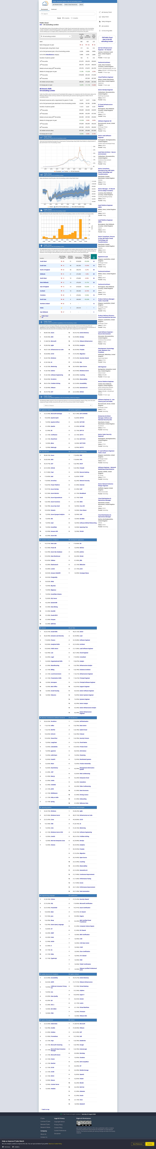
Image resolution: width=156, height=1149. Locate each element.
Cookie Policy (58, 1128)
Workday (82, 1053)
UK (41, 25)
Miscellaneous (50, 54)
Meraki (82, 1083)
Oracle (81, 1095)
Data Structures (84, 790)
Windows (53, 358)
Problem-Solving (55, 383)
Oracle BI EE (54, 615)
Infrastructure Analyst (86, 665)
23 (93, 291)
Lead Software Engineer (86, 648)
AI (51, 362)
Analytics (82, 345)
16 (93, 265)
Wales (41, 308)
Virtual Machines (84, 1007)
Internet (82, 485)
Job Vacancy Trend (107, 12)
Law (52, 652)
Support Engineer (85, 686)
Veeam (82, 1078)
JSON (52, 789)
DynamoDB (54, 602)
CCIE (81, 939)
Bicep (52, 920)
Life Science (83, 751)
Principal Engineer (85, 678)
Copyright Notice (59, 1122)
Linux (52, 819)
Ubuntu (53, 845)
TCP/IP (81, 476)
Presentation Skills (56, 678)
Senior (81, 631)
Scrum (81, 883)
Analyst (82, 661)
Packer (53, 1059)
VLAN (81, 497)
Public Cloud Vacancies (71, 4)
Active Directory (84, 332)
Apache (53, 426)
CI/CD (52, 354)
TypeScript (54, 958)
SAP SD (82, 418)
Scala (52, 937)
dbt (52, 518)
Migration (82, 354)
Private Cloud (83, 746)
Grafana (53, 1032)
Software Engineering (57, 375)
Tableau (53, 560)
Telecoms (53, 695)
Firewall (82, 468)
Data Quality (54, 996)
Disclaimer (57, 1133)
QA (52, 1000)
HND (81, 960)
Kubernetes (54, 1023)
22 (93, 261)
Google (82, 1045)
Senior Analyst (84, 703)
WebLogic (53, 447)
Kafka (52, 725)
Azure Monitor (55, 493)
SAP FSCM (82, 443)
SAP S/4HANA (83, 413)
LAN (81, 514)
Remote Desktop (84, 472)
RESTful (53, 730)
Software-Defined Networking (88, 523)
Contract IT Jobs (45, 1121)
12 (93, 303)
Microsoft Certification (86, 903)
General (44, 628)
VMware (53, 387)
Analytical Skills (55, 644)
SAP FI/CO (82, 439)
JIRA (81, 560)
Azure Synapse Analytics (58, 514)
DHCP (81, 463)
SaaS (52, 523)
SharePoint (54, 439)
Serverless (54, 480)
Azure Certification (85, 907)
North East (43, 299)
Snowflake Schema (56, 594)
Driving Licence (84, 794)
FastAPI (53, 759)
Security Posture (84, 738)
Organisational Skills (56, 661)
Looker (53, 569)
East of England (44, 286)
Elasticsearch (54, 564)
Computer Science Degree (87, 926)
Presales (82, 349)
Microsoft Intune (55, 1055)
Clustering (82, 755)
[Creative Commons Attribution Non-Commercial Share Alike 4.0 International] (95, 1122)
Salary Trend (105, 17)
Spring (53, 801)
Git (80, 543)
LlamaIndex (54, 746)
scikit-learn (54, 755)
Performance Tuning (85, 878)
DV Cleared (83, 930)
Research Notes (45, 1127)
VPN (81, 459)
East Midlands (44, 312)
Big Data (53, 585)
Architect (82, 644)
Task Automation (84, 891)
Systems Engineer (85, 699)
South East (43, 265)
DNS (81, 455)
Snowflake (54, 527)
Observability (83, 379)
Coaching (82, 375)
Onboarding (83, 799)
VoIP (81, 489)
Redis (52, 581)
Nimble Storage (84, 1070)
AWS (52, 337)
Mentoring (54, 366)
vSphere (82, 990)
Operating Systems (46, 807)
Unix (52, 828)
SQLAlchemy (54, 768)
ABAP (52, 933)
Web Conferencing (85, 773)
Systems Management (47, 1020)
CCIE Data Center (84, 943)
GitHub (82, 392)
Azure (52, 332)
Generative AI (83, 387)
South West (43, 261)
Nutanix (53, 510)
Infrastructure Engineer (86, 674)
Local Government (56, 674)
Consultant (83, 657)
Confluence (54, 434)
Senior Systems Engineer (87, 695)
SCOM (52, 1071)
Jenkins (82, 552)
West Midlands (44, 282)
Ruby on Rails (54, 797)
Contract (54, 9)
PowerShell (54, 907)
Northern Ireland (45, 303)
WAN (81, 502)
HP (80, 1066)
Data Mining (54, 607)
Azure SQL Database (56, 552)
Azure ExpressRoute (56, 497)
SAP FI (81, 434)
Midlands (42, 274)
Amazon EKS (54, 531)
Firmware (82, 1011)
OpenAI (82, 1074)
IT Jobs (43, 1118)
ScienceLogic (83, 1049)
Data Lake (53, 543)
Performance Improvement (87, 887)
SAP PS (82, 447)
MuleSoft (82, 1104)
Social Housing (55, 691)
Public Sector (54, 648)
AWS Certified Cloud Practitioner (85, 921)
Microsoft (53, 341)
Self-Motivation (84, 721)
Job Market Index (57, 4)
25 (93, 278)
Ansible (53, 1028)
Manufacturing (55, 665)
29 (93, 274)
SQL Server (54, 598)
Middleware (54, 793)
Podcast (82, 734)
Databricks (83, 1040)
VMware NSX (83, 1016)
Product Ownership (85, 763)
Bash (52, 912)
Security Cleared (84, 358)
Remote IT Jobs (45, 1124)
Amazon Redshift (55, 573)
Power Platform (55, 485)
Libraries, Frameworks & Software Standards (53, 717)
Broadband (83, 493)
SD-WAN (82, 518)
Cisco (81, 1099)
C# (51, 929)
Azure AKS (54, 535)
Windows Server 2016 (57, 832)
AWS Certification (85, 934)
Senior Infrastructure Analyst (88, 707)
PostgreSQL (54, 577)
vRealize (53, 1088)
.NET (52, 772)
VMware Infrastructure (86, 341)
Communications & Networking (78, 451)
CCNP (81, 947)
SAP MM (82, 426)
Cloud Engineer (84, 652)
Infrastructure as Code (57, 349)
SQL (81, 362)
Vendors (72, 1020)
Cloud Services (45, 451)
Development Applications (77, 540)
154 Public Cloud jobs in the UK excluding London (107, 39)
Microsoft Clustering (56, 1045)
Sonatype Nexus (84, 573)
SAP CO (82, 430)
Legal (52, 657)
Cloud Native (83, 742)
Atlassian (82, 1091)
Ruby (52, 954)
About (81, 4)
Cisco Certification (85, 951)
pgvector (53, 751)
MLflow (82, 547)
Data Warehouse (55, 556)
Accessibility (83, 383)
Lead (81, 636)
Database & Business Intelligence (50, 540)
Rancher (53, 1063)
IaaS (52, 476)
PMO (52, 1013)
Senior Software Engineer (87, 691)
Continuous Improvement (87, 874)
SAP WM (82, 422)
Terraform (53, 379)
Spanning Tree (84, 527)
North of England (45, 270)
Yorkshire (43, 295)
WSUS (52, 1076)
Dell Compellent (84, 1061)
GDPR (52, 982)
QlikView (53, 623)
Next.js (53, 776)
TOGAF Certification (85, 964)
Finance (53, 640)
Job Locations (105, 26)
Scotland (42, 291)
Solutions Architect (85, 669)
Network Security (85, 480)
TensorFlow (54, 738)
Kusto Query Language (57, 924)
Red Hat (82, 1087)
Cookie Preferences (60, 1130)
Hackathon (83, 782)
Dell (81, 1036)
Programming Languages (48, 895)
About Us (43, 1134)
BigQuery (53, 590)
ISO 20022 (53, 1009)
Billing (52, 669)
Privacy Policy (58, 1125)
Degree (82, 916)
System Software (74, 974)
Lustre (81, 1003)
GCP (52, 392)
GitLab (81, 556)
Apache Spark (55, 418)
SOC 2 (52, 1004)
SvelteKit (53, 784)
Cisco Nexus (83, 510)
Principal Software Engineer (87, 682)
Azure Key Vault (55, 506)
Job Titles (72, 628)
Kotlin (52, 941)
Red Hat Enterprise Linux (58, 840)
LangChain (54, 742)
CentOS (53, 836)
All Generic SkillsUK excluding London (47, 89)
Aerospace (54, 682)
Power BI (53, 547)
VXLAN (82, 531)
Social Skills (54, 631)
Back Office (54, 686)
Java (52, 916)
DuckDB (53, 611)
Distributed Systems (85, 759)
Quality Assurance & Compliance (50, 974)
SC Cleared (83, 912)
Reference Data (84, 803)
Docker (82, 999)
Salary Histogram (106, 21)
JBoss (52, 443)
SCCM (52, 1067)
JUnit (81, 569)
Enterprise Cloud (84, 778)
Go (51, 950)
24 (93, 282)
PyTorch (53, 734)
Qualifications (73, 895)
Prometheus (54, 1036)
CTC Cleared (83, 955)
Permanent (44, 9)
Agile (52, 345)
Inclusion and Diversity (57, 636)
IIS (51, 430)
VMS (52, 823)
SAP (81, 1032)
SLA (52, 992)
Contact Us (44, 1137)
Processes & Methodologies (77, 807)
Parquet (53, 619)
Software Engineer (85, 640)
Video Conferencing (85, 786)
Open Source (83, 366)
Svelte (52, 780)
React (52, 763)
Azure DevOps (55, 489)
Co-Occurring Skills (107, 30)
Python (53, 370)
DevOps (82, 337)
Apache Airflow (55, 422)
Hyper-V (82, 994)
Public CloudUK (45, 316)
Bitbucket (82, 564)
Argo (52, 1040)
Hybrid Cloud (83, 730)
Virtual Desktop (84, 986)
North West (43, 278)
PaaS (52, 472)
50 (93, 270)
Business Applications (75, 410)
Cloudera (82, 1057)
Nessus (53, 1080)
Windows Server (84, 370)
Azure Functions (55, 502)
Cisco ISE (82, 506)
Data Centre (83, 725)
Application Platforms (47, 410)
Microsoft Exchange (56, 413)
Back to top (45, 1109)
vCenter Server (55, 1084)
